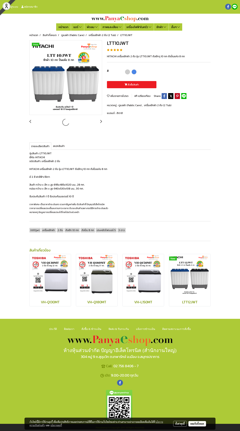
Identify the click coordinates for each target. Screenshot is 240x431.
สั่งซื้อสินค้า (133, 84)
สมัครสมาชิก (31, 6)
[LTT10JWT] (66, 77)
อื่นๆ (174, 27)
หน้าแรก (63, 27)
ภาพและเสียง (111, 27)
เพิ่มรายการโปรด (119, 96)
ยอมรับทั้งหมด (197, 423)
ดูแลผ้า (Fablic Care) (130, 105)
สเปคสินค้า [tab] (59, 146)
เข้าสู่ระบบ (12, 6)
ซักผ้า (160, 27)
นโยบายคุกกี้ (56, 425)
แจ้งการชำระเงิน (145, 329)
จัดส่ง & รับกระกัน (118, 329)
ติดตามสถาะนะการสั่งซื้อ (176, 329)
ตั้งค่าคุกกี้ (180, 423)
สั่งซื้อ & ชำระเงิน (91, 329)
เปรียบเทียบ (144, 96)
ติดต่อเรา (69, 329)
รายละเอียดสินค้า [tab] (40, 146)
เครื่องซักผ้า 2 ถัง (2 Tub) (157, 105)
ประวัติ (53, 329)
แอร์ (76, 27)
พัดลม (91, 27)
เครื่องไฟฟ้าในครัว (138, 27)
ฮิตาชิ (120, 113)
